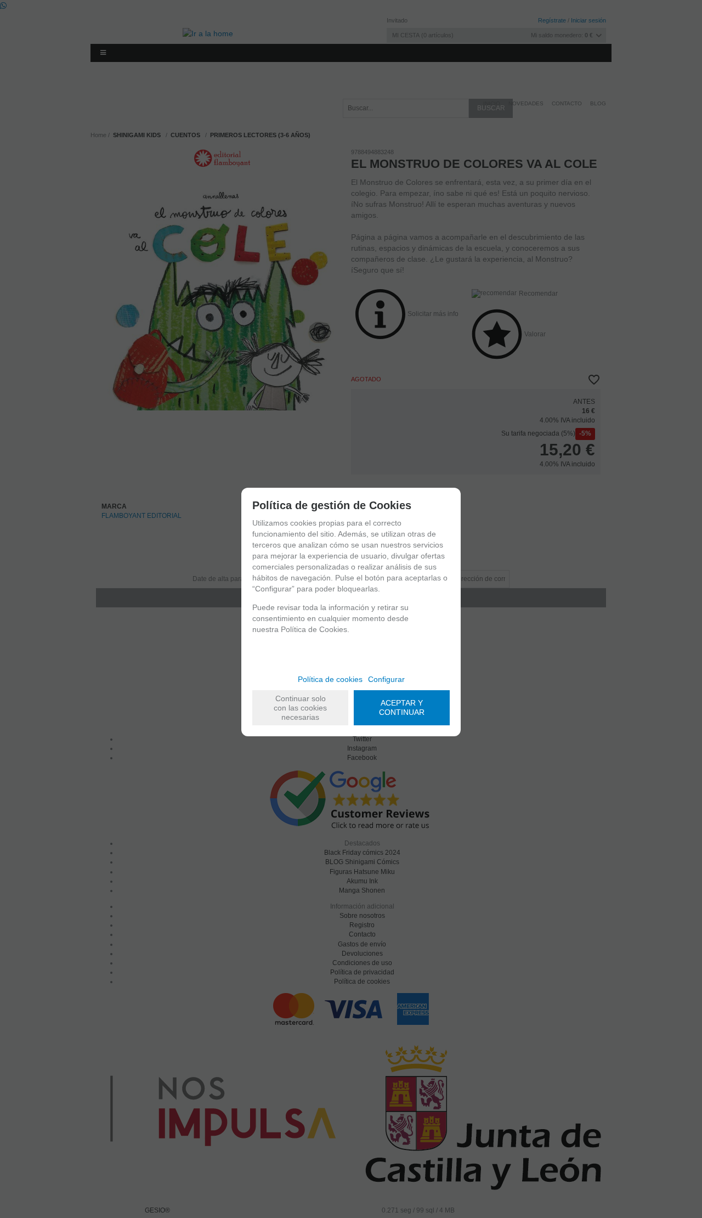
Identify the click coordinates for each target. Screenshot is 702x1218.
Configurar (386, 679)
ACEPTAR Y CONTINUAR (401, 707)
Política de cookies (330, 679)
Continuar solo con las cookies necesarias (300, 707)
